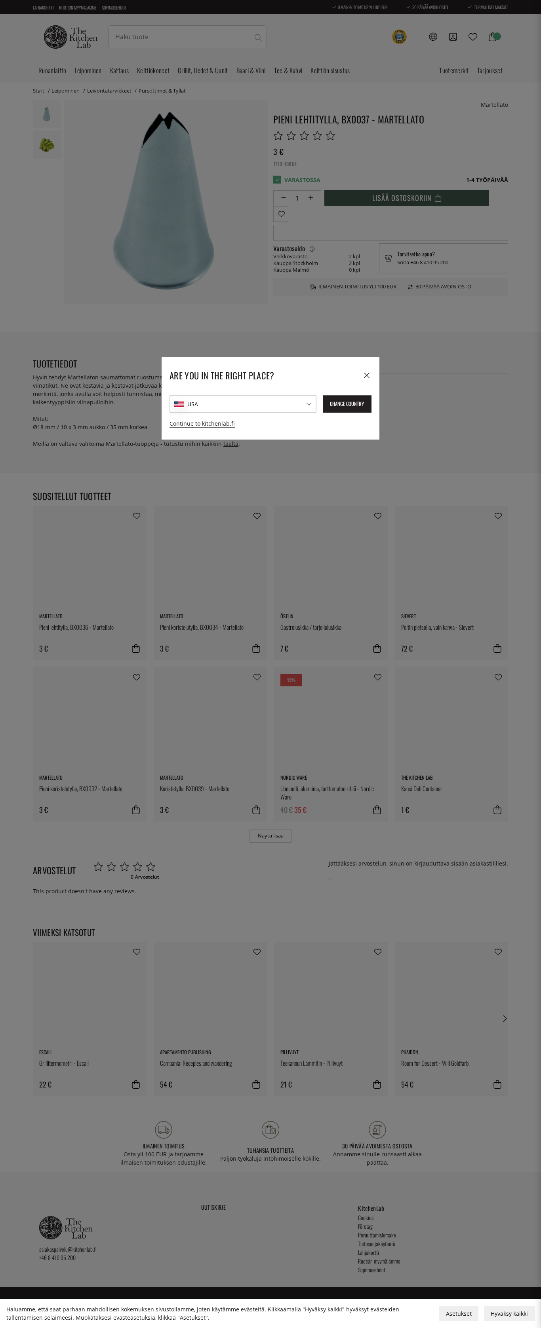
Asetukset (459, 1313)
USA (192, 404)
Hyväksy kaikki (509, 1313)
